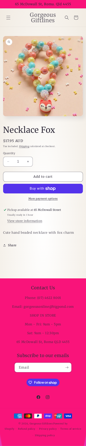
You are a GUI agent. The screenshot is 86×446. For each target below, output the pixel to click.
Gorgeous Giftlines (41, 423)
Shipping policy (45, 435)
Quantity (9, 153)
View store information (24, 221)
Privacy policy (48, 428)
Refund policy (26, 428)
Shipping (24, 146)
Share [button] (12, 245)
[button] (8, 17)
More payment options (43, 198)
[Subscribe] (66, 367)
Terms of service (70, 428)
